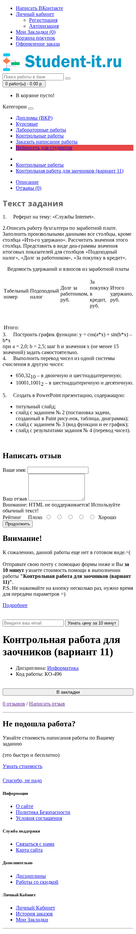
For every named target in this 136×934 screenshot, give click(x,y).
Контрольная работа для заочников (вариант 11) (69, 171)
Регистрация (43, 20)
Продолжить (17, 523)
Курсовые (27, 124)
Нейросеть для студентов (44, 147)
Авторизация (44, 26)
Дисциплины (31, 876)
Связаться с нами (35, 844)
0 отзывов (14, 704)
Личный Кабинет (35, 908)
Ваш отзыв (15, 499)
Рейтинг (12, 517)
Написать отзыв (47, 704)
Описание (27, 182)
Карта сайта (29, 850)
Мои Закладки (32, 919)
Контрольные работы (40, 136)
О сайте (24, 806)
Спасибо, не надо (22, 780)
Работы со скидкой (37, 882)
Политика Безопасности (43, 812)
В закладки (68, 692)
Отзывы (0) (28, 188)
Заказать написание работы (47, 141)
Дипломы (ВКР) (34, 118)
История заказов (34, 913)
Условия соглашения (39, 818)
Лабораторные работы (41, 130)
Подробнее (15, 605)
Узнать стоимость (22, 766)
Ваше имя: (14, 470)
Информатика (63, 668)
